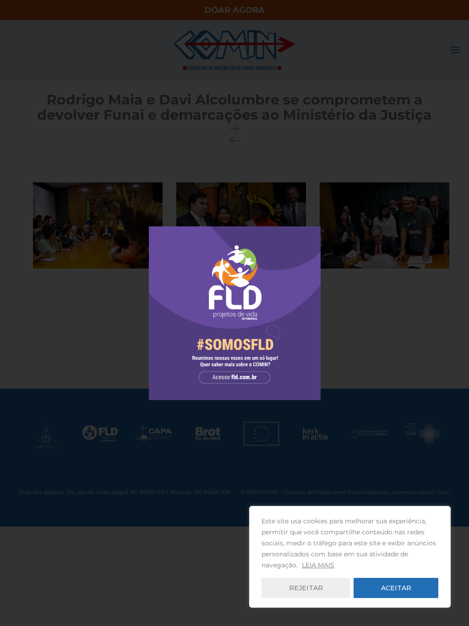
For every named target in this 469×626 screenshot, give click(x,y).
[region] (350, 557)
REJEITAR (306, 588)
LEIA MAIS (318, 565)
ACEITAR (396, 588)
